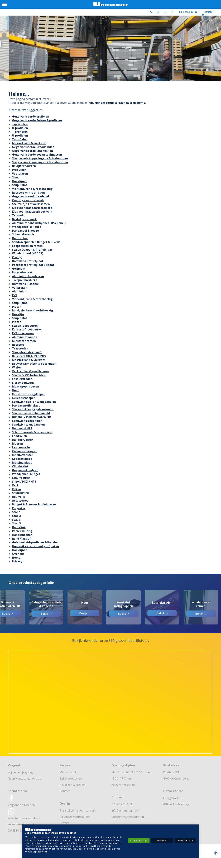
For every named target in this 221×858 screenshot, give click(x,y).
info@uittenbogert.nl (125, 810)
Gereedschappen (23, 398)
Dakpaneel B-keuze (25, 230)
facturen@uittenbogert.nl (128, 817)
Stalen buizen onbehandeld (31, 413)
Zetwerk (18, 215)
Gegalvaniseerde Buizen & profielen (37, 120)
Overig (17, 257)
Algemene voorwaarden (75, 817)
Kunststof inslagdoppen (28, 394)
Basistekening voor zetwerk (78, 810)
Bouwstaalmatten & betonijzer (34, 364)
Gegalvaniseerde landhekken (32, 151)
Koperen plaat (22, 459)
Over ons (18, 554)
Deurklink (19, 527)
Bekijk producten (24, 166)
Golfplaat (19, 269)
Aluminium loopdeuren (28, 276)
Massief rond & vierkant (29, 143)
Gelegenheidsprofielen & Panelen (35, 542)
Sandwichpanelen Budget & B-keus (36, 242)
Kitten (16, 489)
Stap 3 (16, 519)
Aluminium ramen (24, 337)
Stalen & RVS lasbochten (29, 375)
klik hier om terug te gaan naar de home (117, 103)
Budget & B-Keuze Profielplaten (34, 504)
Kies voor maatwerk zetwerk (32, 211)
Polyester (18, 508)
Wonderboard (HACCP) (27, 253)
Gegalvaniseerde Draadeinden (33, 147)
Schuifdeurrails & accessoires (32, 432)
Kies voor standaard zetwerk (32, 208)
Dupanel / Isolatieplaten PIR (31, 417)
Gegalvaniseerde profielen (30, 116)
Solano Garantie (23, 234)
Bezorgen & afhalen (72, 785)
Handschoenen (22, 535)
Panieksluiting (22, 531)
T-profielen (20, 124)
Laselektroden (22, 379)
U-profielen (20, 128)
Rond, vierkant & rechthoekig (32, 310)
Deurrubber (20, 238)
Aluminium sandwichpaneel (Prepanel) (39, 223)
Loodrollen (19, 436)
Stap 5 (16, 523)
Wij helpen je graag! (20, 772)
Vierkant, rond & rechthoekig (32, 189)
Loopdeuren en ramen (27, 246)
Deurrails (18, 497)
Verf (15, 485)
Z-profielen (19, 139)
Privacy (17, 561)
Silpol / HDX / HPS (24, 481)
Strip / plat (19, 185)
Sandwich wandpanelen (28, 424)
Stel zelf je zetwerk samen (31, 204)
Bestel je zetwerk (24, 219)
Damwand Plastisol (25, 284)
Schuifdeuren (21, 478)
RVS (14, 295)
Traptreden (20, 348)
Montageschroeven (25, 386)
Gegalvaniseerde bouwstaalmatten (37, 154)
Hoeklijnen (19, 181)
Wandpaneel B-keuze (26, 227)
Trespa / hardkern (24, 280)
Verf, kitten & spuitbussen (30, 371)
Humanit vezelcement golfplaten (35, 546)
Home (16, 557)
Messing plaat (22, 462)
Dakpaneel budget (25, 470)
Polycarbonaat (22, 272)
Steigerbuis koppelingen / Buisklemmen (40, 158)
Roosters (18, 345)
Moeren (17, 443)
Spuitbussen (20, 493)
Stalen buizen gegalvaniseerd (33, 409)
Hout (15, 390)
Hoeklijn (18, 314)
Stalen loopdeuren (25, 326)
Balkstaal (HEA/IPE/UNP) (29, 356)
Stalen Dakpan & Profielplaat (32, 249)
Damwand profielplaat (27, 261)
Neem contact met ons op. (25, 778)
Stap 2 (16, 516)
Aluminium (19, 291)
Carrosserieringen (24, 451)
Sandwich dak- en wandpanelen (34, 402)
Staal (15, 177)
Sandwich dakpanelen (27, 421)
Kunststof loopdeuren (27, 329)
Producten (19, 170)
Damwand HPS (22, 428)
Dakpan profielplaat (26, 405)
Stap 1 (16, 512)
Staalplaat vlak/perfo (27, 352)
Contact (65, 791)
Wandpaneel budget (26, 474)
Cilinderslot (20, 466)
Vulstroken (19, 288)
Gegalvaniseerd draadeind (30, 196)
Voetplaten (20, 173)
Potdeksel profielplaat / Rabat (33, 265)
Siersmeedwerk (23, 383)
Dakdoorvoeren (22, 440)
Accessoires (20, 500)
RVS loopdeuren (23, 333)
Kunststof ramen (24, 341)
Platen (16, 307)
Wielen (17, 367)
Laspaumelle (21, 447)
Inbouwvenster (22, 455)
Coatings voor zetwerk (28, 200)
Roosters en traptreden (28, 192)
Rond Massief (21, 538)
